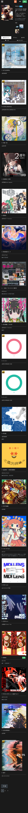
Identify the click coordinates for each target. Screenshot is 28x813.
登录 (20, 1)
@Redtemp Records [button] (5, 473)
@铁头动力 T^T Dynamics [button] (7, 218)
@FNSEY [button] (3, 551)
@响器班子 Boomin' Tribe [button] (6, 624)
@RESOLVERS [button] (5, 697)
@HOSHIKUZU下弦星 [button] (6, 588)
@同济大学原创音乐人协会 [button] (7, 364)
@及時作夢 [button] (4, 146)
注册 (25, 1)
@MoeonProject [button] (5, 255)
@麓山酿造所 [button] (4, 73)
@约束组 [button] (3, 509)
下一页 (4, 786)
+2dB (7, 40)
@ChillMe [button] (4, 660)
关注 (23, 37)
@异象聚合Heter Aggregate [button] (7, 182)
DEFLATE (20, 40)
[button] (14, 70)
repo (15, 37)
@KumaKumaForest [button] (5, 776)
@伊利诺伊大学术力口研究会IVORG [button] (9, 109)
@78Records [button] (4, 291)
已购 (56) (6, 37)
